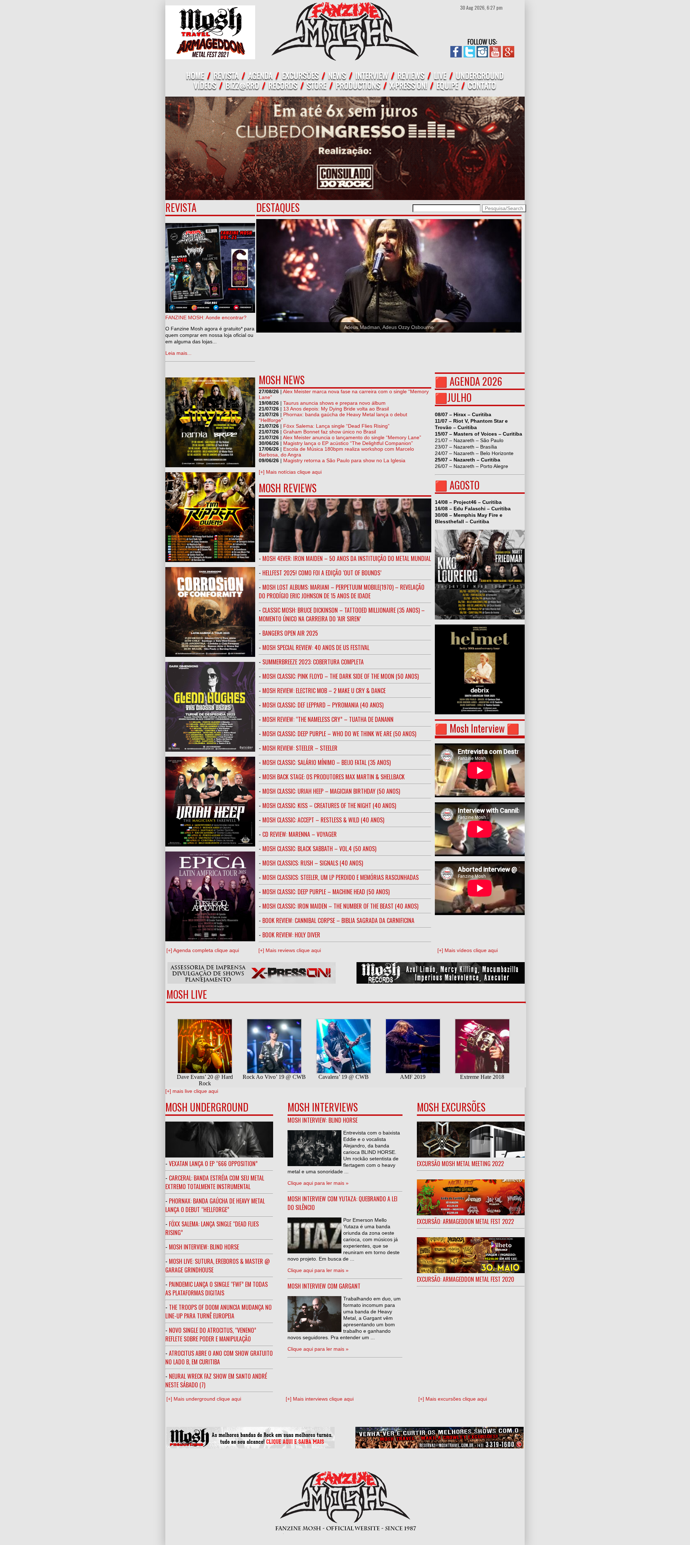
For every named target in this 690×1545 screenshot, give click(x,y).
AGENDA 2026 (476, 381)
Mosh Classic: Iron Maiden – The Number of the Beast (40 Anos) (340, 906)
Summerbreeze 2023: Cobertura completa (313, 662)
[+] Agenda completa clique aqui (202, 950)
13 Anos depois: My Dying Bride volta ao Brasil (336, 409)
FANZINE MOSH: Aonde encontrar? (206, 317)
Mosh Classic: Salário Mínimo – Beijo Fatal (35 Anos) (326, 762)
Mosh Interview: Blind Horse (204, 1247)
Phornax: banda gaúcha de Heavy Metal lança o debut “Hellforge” (215, 1205)
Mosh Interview (477, 728)
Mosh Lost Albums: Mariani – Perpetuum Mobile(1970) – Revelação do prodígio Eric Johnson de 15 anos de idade (341, 591)
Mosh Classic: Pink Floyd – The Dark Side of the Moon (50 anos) (340, 676)
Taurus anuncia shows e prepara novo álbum (334, 403)
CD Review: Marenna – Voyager (299, 834)
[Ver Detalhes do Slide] (388, 276)
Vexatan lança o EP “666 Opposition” (213, 1163)
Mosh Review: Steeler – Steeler (299, 748)
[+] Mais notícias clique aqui (290, 472)
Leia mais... (178, 353)
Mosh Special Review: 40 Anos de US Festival (315, 647)
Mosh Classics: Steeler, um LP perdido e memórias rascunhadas (340, 877)
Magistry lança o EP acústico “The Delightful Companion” (348, 443)
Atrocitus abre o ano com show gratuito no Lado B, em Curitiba (219, 1357)
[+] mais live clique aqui (191, 1091)
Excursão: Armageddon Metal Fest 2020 (465, 1279)
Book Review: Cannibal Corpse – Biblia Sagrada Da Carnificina (338, 920)
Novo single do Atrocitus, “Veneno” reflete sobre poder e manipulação (210, 1334)
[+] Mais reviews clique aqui (289, 950)
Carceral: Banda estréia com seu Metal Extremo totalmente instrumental (214, 1182)
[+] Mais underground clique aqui (203, 1399)
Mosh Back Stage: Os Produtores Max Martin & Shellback (333, 776)
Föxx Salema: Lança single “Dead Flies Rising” (336, 426)
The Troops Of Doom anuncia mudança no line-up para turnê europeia (218, 1311)
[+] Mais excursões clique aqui (452, 1399)
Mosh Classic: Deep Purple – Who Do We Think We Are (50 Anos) (339, 733)
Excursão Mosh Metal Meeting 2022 (460, 1163)
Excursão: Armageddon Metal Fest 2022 (465, 1221)
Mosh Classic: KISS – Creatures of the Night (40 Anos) (329, 805)
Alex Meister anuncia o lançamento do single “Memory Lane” (352, 437)
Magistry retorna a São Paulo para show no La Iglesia (344, 460)
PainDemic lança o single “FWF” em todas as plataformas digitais (216, 1288)
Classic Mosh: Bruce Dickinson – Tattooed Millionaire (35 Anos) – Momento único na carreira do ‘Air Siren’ (342, 614)
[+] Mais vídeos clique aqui (467, 950)
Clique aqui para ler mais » (318, 1183)
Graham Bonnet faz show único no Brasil (329, 432)
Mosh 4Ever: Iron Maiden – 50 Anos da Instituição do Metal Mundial (346, 558)
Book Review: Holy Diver (291, 935)
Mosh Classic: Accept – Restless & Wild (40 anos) (323, 820)
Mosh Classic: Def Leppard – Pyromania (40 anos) (322, 705)
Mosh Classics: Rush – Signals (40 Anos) (312, 863)
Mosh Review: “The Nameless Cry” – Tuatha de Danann (328, 719)
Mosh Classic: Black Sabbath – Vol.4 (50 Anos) (319, 848)
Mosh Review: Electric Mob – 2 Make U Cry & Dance (324, 690)
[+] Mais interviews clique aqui (320, 1399)
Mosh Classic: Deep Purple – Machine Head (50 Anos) (326, 891)
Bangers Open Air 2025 (290, 633)
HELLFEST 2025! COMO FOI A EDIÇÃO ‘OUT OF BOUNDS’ (321, 573)
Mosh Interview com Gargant (324, 1286)
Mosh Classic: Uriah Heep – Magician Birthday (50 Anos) (331, 791)
